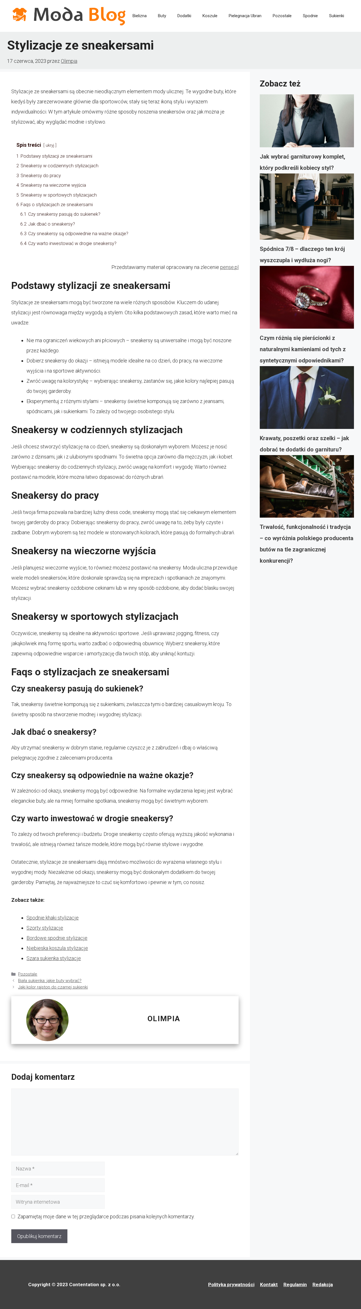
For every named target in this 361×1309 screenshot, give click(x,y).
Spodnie (310, 15)
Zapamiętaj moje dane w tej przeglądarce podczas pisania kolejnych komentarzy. (106, 1216)
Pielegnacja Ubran (245, 15)
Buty (162, 15)
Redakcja (322, 1284)
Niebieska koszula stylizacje (57, 948)
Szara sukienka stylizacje (54, 958)
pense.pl (229, 267)
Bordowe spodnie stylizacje (57, 938)
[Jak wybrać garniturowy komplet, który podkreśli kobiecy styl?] (307, 122)
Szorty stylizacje (45, 928)
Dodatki (184, 15)
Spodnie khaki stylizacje (53, 918)
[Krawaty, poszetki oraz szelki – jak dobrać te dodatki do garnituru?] (307, 399)
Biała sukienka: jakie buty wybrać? (50, 980)
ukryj (50, 145)
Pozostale (282, 15)
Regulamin (295, 1284)
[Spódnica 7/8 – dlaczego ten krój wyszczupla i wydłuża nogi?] (307, 208)
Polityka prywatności (231, 1284)
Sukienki (336, 15)
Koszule (209, 15)
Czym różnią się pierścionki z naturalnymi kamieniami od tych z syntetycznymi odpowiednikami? (303, 349)
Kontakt (269, 1284)
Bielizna (140, 15)
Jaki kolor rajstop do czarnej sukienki (53, 987)
